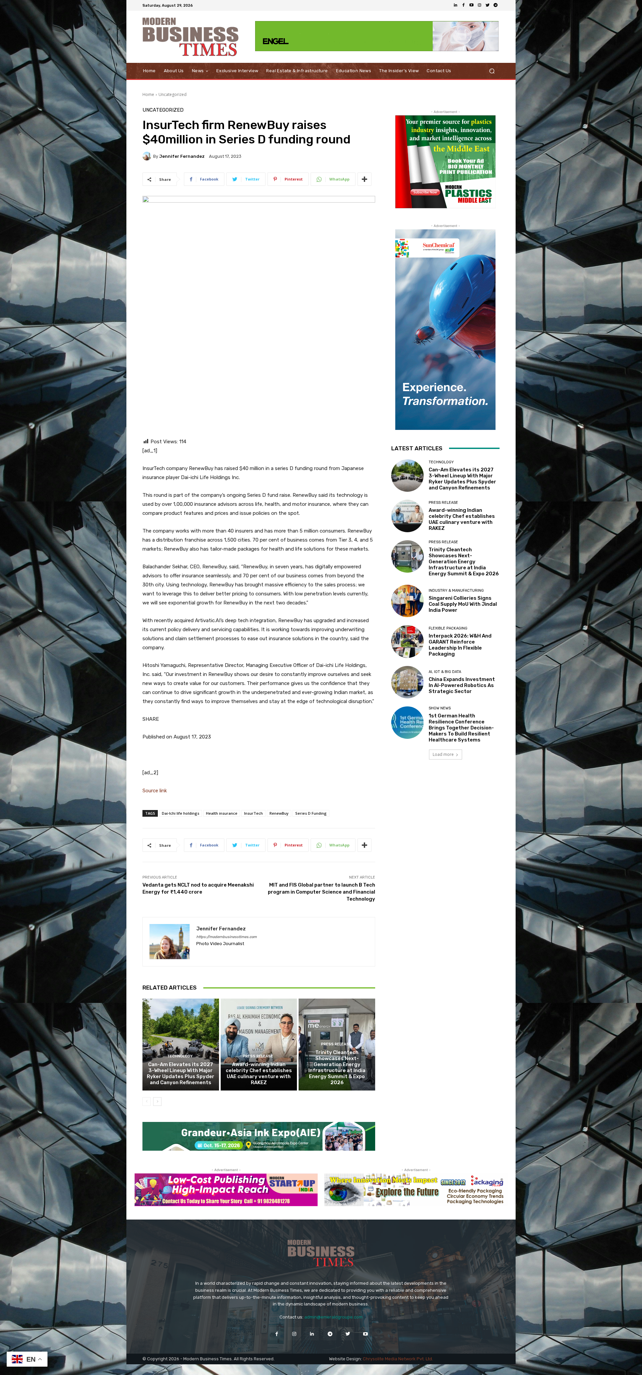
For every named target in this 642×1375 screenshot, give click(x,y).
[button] (492, 71)
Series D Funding (311, 813)
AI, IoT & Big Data (445, 672)
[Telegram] (496, 5)
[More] (364, 179)
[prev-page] (146, 1101)
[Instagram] (479, 5)
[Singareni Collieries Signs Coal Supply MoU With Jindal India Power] (407, 601)
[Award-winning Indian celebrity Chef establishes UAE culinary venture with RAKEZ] (259, 1044)
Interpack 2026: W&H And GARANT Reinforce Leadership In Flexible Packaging (460, 645)
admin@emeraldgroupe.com (333, 1317)
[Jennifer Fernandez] (147, 156)
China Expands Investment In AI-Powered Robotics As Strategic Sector (462, 685)
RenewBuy (279, 813)
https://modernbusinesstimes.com (226, 937)
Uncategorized (172, 94)
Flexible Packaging (448, 628)
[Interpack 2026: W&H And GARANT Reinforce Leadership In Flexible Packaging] (407, 641)
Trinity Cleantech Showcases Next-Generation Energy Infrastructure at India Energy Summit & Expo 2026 (336, 1067)
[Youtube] (471, 5)
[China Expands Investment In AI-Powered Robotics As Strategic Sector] (407, 682)
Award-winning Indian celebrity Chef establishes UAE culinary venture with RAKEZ (259, 1073)
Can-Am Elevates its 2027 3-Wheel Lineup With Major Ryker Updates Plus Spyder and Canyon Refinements (180, 1073)
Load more (443, 754)
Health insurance (221, 813)
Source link (154, 791)
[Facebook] (463, 5)
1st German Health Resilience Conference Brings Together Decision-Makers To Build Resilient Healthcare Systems (461, 728)
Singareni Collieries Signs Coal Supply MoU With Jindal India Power (463, 604)
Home (148, 94)
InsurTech (253, 813)
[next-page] (157, 1101)
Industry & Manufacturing (456, 590)
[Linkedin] (455, 5)
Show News (440, 708)
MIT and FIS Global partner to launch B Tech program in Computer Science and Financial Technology (321, 892)
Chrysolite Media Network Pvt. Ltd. (398, 1358)
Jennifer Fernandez (182, 156)
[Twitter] (488, 5)
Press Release (258, 1056)
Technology (180, 1056)
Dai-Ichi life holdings (180, 813)
